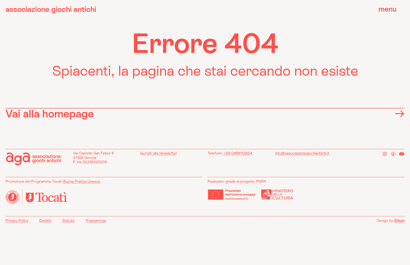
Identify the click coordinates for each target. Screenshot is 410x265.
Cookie (45, 221)
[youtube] (402, 154)
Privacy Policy (16, 221)
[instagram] (385, 154)
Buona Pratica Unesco (81, 181)
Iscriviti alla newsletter (158, 153)
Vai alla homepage (49, 113)
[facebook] (393, 154)
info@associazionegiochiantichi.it (302, 153)
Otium (399, 221)
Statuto (68, 221)
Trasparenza (95, 221)
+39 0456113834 (237, 153)
